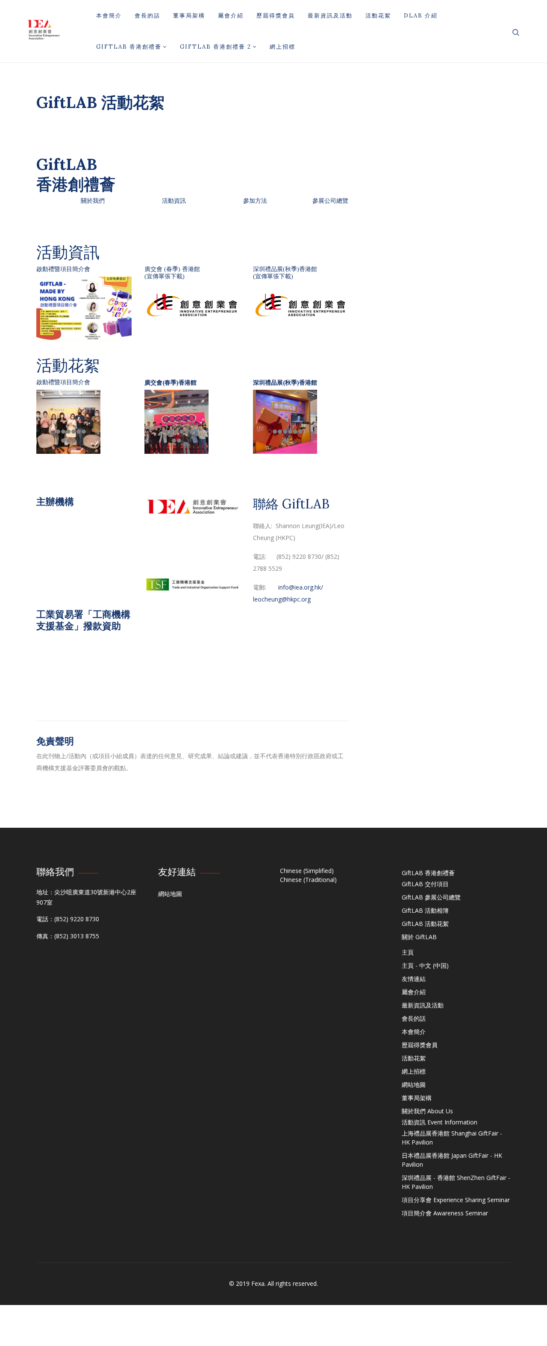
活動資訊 (174, 201)
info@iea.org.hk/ (300, 587)
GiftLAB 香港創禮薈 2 (215, 46)
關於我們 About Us (427, 1111)
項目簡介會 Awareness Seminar (445, 1213)
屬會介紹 (231, 15)
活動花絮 (378, 15)
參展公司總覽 (330, 201)
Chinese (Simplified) (307, 871)
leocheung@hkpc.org (282, 599)
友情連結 (414, 979)
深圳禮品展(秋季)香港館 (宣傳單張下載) (285, 273)
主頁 (408, 952)
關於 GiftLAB (419, 937)
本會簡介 (109, 15)
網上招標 (282, 46)
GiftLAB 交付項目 (425, 884)
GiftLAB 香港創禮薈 (129, 46)
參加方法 (255, 201)
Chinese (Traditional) (308, 880)
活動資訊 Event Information (439, 1122)
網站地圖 (170, 894)
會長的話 (147, 15)
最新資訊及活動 (330, 15)
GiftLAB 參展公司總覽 (431, 897)
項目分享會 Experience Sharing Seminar (456, 1200)
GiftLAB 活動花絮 (425, 924)
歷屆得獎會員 (275, 15)
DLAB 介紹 (421, 15)
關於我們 (93, 201)
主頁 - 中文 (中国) (425, 965)
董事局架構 (189, 15)
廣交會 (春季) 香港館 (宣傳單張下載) (172, 273)
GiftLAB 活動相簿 (425, 910)
